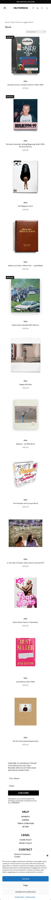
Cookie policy (19, 897)
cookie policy (25, 840)
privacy (16, 802)
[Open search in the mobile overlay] (47, 8)
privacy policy (25, 843)
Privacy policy (30, 897)
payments (25, 816)
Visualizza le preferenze (25, 892)
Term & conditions (25, 823)
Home (7, 22)
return (26, 827)
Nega (25, 885)
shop (12, 22)
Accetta (25, 879)
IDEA (25, 81)
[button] (47, 855)
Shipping (25, 820)
